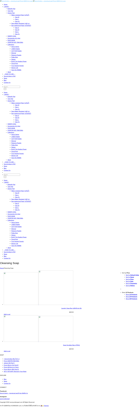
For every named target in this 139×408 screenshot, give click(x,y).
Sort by (132, 275)
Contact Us (7, 383)
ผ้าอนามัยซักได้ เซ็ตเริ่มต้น (11, 361)
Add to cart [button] (7, 314)
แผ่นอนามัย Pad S (9, 363)
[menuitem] (71, 4)
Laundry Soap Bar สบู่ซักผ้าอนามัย (71, 308)
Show (131, 294)
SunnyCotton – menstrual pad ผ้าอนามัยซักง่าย (14, 393)
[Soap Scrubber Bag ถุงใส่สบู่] (71, 328)
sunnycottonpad (5, 399)
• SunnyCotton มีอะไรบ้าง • (12, 359)
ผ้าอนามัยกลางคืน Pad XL (11, 369)
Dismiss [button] (46, 405)
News (5, 381)
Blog (5, 379)
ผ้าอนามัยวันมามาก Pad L (11, 367)
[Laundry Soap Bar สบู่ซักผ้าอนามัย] (71, 287)
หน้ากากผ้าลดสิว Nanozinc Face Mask (15, 371)
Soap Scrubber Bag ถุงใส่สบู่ (71, 345)
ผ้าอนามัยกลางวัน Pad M (11, 365)
